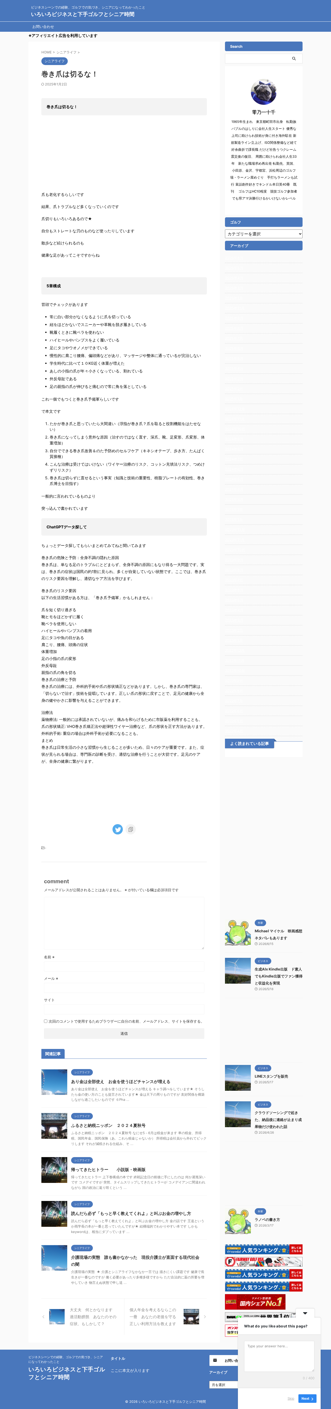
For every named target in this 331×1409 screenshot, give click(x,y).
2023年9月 (234, 560)
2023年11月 (235, 539)
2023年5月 (234, 600)
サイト (49, 1000)
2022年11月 (234, 660)
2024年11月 (235, 419)
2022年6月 (234, 711)
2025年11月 (235, 308)
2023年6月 (234, 590)
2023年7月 (234, 580)
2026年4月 (234, 278)
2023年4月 (234, 610)
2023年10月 (235, 549)
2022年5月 (234, 721)
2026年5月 (234, 268)
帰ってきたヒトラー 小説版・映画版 (108, 1169)
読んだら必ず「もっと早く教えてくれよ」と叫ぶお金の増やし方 (131, 1213)
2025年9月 (234, 318)
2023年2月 (234, 630)
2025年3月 (234, 378)
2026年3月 (234, 288)
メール (51, 978)
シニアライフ (56, 848)
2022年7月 (234, 700)
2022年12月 (235, 650)
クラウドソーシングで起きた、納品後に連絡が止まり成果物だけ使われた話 (278, 1119)
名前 (49, 957)
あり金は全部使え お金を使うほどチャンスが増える (120, 1081)
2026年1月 (234, 298)
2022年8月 (234, 690)
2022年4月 (234, 731)
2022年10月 (235, 670)
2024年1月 (234, 519)
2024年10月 (235, 429)
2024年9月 (234, 439)
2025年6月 (234, 348)
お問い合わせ (43, 26)
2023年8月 (234, 570)
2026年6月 (234, 258)
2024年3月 (234, 499)
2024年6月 (234, 469)
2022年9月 (234, 680)
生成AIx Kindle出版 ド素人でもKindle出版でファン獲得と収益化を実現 (279, 976)
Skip (291, 1398)
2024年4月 (234, 489)
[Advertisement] (264, 837)
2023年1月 (234, 640)
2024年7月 (234, 459)
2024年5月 (234, 479)
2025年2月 (234, 388)
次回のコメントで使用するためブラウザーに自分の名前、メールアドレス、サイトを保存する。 (126, 1021)
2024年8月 (234, 449)
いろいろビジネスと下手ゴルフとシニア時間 (82, 14)
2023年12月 (235, 529)
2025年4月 (234, 368)
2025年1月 (234, 398)
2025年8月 (234, 328)
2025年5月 (234, 358)
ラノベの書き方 (267, 1219)
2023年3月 (234, 620)
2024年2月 (234, 509)
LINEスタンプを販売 (271, 1076)
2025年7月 (234, 338)
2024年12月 (235, 409)
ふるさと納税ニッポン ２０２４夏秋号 (108, 1125)
